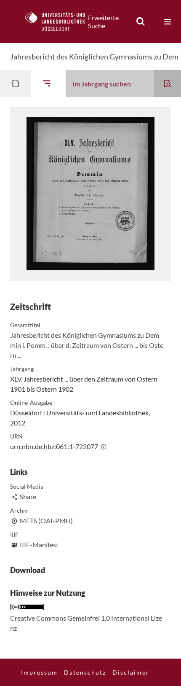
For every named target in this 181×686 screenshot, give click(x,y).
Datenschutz (85, 672)
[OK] (140, 21)
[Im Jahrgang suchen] (167, 83)
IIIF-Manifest (39, 545)
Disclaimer (130, 672)
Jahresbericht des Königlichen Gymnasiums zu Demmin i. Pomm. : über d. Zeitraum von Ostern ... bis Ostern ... (86, 345)
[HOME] (59, 21)
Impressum (39, 672)
